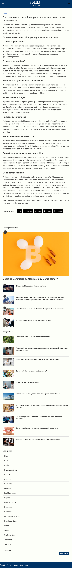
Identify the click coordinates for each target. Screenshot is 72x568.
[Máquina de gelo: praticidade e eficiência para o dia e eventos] (8, 442)
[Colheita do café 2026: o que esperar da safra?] (8, 339)
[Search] (68, 4)
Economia (8, 484)
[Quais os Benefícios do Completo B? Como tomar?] (36, 254)
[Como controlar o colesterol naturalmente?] (8, 373)
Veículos (7, 544)
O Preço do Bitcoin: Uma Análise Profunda (31, 286)
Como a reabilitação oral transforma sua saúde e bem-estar (37, 428)
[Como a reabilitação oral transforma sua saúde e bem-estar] (8, 431)
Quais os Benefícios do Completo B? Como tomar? (30, 279)
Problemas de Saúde (12, 516)
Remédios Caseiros (11, 521)
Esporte (7, 498)
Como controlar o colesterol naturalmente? (31, 371)
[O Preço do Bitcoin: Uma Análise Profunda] (8, 288)
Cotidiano (8, 465)
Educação (8, 488)
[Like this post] (20, 211)
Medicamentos (10, 502)
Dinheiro (7, 475)
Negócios (8, 507)
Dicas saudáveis (10, 470)
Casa (6, 461)
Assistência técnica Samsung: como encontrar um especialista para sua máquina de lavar (42, 349)
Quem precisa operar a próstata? (27, 382)
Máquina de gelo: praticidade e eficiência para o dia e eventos (38, 439)
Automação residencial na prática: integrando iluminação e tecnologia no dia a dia (42, 406)
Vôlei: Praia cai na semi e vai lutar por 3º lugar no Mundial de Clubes (40, 309)
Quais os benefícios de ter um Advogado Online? (33, 320)
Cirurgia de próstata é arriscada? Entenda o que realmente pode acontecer (39, 418)
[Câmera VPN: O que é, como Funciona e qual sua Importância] (8, 396)
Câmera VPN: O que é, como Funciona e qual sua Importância (38, 394)
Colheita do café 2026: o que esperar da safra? (33, 337)
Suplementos (9, 535)
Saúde (6, 526)
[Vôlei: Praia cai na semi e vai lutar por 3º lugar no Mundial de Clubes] (8, 311)
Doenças (7, 479)
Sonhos (7, 530)
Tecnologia (8, 540)
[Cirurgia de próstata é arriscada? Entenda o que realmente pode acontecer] (8, 419)
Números (8, 512)
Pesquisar (7, 550)
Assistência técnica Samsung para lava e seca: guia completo (38, 359)
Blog (6, 456)
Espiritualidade (10, 493)
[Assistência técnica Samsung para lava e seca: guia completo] (8, 362)
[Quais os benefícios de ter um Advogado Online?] (8, 323)
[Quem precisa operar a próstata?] (8, 385)
